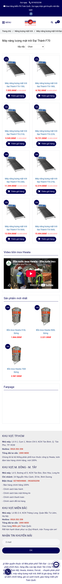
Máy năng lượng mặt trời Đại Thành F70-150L (16, 85)
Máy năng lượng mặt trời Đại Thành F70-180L (46, 85)
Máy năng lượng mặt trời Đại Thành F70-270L (46, 180)
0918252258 (36, 2)
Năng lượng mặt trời (24, 31)
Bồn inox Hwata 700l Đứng (16, 370)
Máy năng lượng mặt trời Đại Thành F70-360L (46, 228)
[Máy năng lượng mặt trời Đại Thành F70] (31, 22)
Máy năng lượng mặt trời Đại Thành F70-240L (16, 180)
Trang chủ (6, 31)
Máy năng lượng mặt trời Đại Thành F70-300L (16, 228)
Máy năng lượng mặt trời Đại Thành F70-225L (46, 132)
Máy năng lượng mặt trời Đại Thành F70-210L (16, 132)
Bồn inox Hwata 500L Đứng (45, 331)
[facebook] (31, 14)
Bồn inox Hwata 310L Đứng (16, 331)
